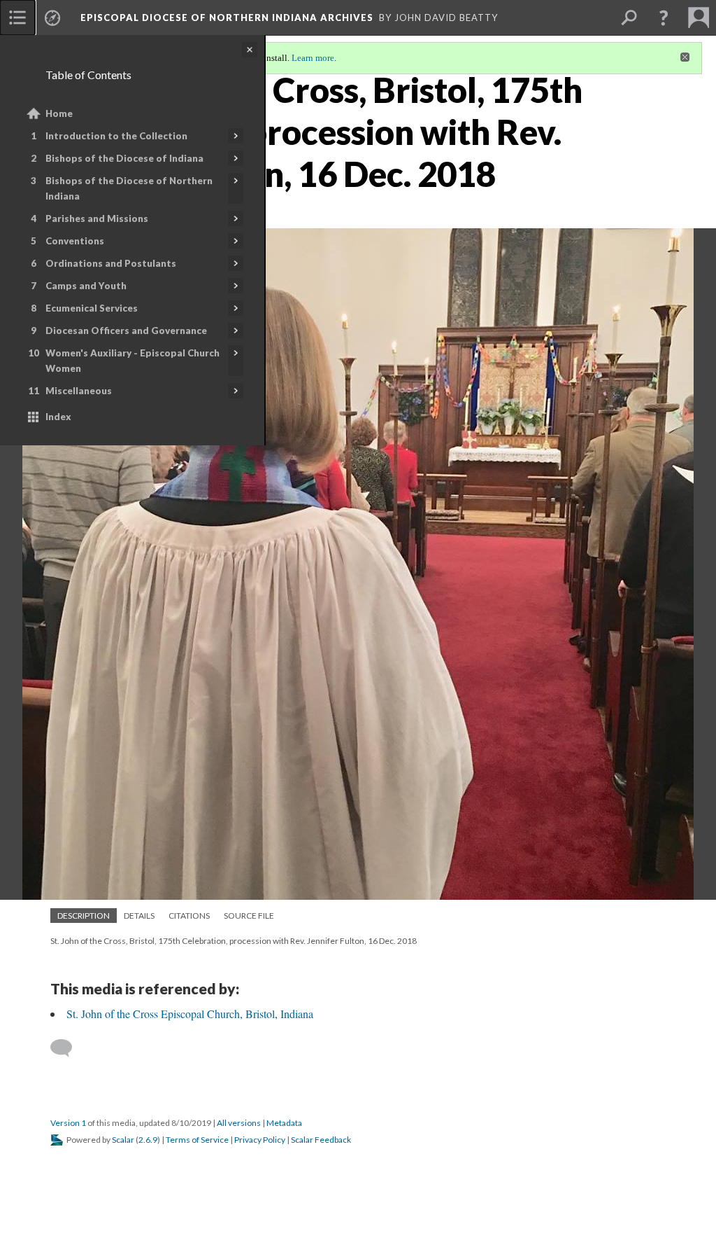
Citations (189, 915)
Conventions (74, 240)
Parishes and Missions (96, 218)
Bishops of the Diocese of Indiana (124, 158)
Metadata (284, 1123)
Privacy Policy (259, 1139)
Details (139, 915)
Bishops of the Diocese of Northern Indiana (129, 188)
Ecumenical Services (91, 308)
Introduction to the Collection (116, 135)
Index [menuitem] (58, 416)
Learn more (313, 58)
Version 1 (68, 1123)
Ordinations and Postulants (110, 263)
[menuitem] (17, 17)
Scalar (123, 1139)
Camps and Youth (86, 285)
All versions (239, 1123)
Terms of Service (197, 1139)
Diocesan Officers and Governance (126, 330)
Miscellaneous (78, 390)
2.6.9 (147, 1139)
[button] (663, 17)
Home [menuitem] (59, 113)
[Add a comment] (67, 1048)
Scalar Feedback (321, 1139)
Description (83, 915)
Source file (249, 915)
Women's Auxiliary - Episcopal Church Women (132, 360)
